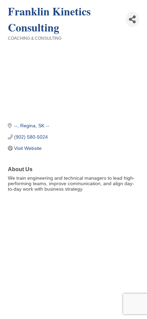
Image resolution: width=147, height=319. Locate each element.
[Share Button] (132, 19)
